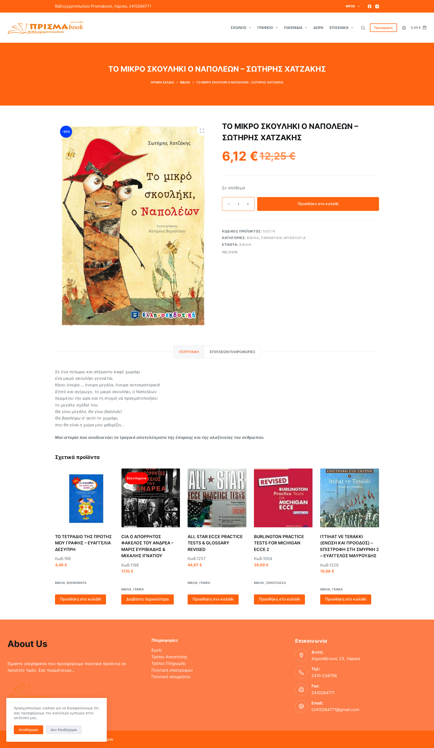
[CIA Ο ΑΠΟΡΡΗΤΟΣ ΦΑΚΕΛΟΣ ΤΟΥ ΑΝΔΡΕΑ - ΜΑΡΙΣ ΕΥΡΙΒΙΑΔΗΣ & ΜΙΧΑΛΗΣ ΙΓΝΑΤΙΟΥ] (150, 498)
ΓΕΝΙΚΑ (138, 589)
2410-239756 (324, 675)
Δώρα (318, 27)
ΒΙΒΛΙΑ (253, 238)
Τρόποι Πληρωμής (168, 663)
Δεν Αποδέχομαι (64, 730)
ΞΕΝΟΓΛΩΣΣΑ (276, 583)
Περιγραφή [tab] (189, 352)
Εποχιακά (339, 27)
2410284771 (323, 692)
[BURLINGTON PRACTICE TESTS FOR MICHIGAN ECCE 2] (283, 498)
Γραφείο (265, 27)
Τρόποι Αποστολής (169, 656)
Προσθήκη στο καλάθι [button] (80, 599)
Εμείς (156, 649)
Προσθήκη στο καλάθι (318, 203)
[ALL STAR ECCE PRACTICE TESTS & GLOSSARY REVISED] (217, 498)
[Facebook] (369, 6)
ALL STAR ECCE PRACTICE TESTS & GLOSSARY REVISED (215, 543)
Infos (350, 6)
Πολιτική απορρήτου (170, 676)
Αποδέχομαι (28, 730)
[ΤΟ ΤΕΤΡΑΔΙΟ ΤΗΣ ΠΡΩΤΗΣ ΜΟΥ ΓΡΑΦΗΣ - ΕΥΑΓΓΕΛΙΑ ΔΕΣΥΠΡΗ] (84, 498)
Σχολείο (238, 27)
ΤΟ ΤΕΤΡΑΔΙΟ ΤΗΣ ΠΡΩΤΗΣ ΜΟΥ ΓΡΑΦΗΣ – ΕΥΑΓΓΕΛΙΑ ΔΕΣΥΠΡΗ (83, 543)
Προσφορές (383, 28)
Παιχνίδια (293, 27)
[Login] (404, 28)
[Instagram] (377, 6)
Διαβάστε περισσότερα (147, 599)
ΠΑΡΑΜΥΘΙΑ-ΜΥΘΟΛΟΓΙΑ (283, 238)
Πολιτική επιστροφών (172, 670)
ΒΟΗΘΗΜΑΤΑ (77, 583)
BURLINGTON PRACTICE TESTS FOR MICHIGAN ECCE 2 (279, 543)
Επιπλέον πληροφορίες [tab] (232, 352)
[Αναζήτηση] (363, 28)
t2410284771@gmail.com (335, 709)
